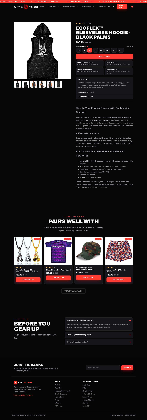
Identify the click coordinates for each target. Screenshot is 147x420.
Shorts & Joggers (69, 6)
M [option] (89, 50)
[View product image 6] (58, 84)
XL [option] (101, 50)
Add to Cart (104, 56)
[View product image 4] (42, 84)
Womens (58, 403)
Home (42, 6)
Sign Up (127, 367)
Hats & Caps (86, 6)
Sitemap (85, 403)
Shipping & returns (86, 92)
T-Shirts (58, 385)
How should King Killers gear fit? (80, 320)
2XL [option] (107, 50)
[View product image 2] (25, 84)
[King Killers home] (26, 7)
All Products (59, 406)
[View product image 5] (50, 84)
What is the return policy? (77, 342)
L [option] (95, 50)
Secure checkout (85, 97)
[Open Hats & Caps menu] (93, 6)
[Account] (113, 7)
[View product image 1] (17, 84)
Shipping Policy (87, 391)
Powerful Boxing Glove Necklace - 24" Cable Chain (27, 271)
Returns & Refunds (88, 394)
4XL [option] (120, 50)
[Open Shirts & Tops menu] (58, 6)
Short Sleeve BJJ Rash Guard (58, 270)
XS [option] (78, 50)
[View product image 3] (34, 84)
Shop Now (121, 6)
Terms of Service (88, 400)
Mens (57, 400)
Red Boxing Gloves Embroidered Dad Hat (85, 268)
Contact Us (102, 6)
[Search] (109, 7)
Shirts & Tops (51, 6)
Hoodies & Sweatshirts (63, 391)
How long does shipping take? (79, 335)
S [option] (84, 50)
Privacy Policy (87, 397)
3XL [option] (114, 50)
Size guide (129, 46)
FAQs (84, 388)
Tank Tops (58, 388)
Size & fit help (84, 79)
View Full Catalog (73, 291)
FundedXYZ (86, 406)
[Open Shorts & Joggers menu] (77, 6)
